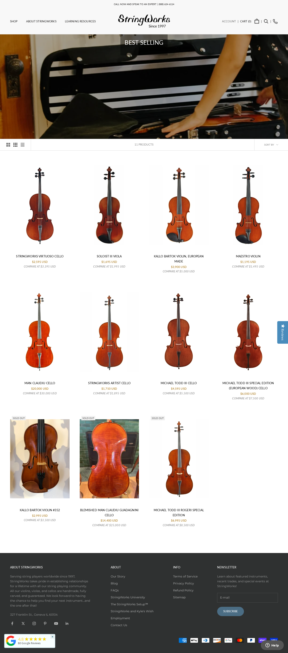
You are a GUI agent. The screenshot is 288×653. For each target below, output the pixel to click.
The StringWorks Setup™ (129, 604)
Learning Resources (80, 21)
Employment (120, 618)
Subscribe (230, 611)
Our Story (118, 576)
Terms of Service (185, 576)
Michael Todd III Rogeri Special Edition (179, 512)
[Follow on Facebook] (12, 623)
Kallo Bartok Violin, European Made (179, 258)
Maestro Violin (248, 256)
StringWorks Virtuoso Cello (39, 256)
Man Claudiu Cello (39, 383)
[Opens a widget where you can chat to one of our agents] (272, 645)
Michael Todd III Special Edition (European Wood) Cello (248, 385)
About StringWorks (41, 21)
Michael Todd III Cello (179, 383)
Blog (114, 583)
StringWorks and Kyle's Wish (132, 611)
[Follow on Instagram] (34, 623)
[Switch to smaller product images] (15, 144)
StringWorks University (128, 597)
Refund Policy (183, 590)
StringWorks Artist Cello (109, 383)
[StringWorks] (11, 640)
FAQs (115, 590)
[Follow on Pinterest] (45, 623)
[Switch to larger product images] (8, 144)
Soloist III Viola (109, 256)
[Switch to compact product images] (22, 144)
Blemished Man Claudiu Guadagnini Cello (109, 512)
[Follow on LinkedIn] (67, 623)
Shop (14, 21)
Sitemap (179, 597)
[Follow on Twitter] (23, 623)
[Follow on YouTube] (56, 623)
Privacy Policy (183, 583)
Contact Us (119, 625)
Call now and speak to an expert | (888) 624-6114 (144, 4)
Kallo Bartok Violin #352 (40, 510)
